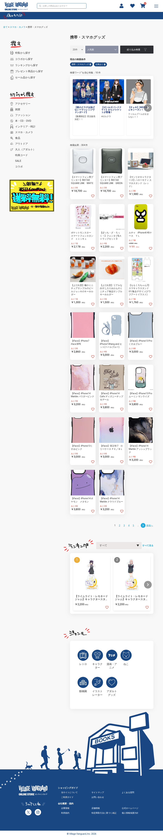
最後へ (149, 525)
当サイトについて (69, 792)
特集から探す (22, 52)
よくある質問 (128, 792)
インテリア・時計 (25, 126)
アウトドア (21, 143)
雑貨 (17, 109)
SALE (18, 160)
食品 (17, 138)
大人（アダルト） (25, 149)
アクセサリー (22, 103)
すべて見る (147, 545)
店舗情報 (96, 808)
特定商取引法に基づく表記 (104, 813)
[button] (148, 108)
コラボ (19, 166)
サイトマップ (98, 792)
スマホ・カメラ (17, 27)
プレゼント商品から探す (29, 71)
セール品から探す (25, 77)
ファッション (22, 115)
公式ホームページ (130, 808)
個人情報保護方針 (130, 813)
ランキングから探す (26, 65)
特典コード (21, 155)
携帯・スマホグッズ (38, 27)
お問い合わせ (98, 797)
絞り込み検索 (133, 49)
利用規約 (65, 813)
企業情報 (65, 808)
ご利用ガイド (67, 797)
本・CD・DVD (23, 120)
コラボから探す (24, 59)
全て (5, 27)
